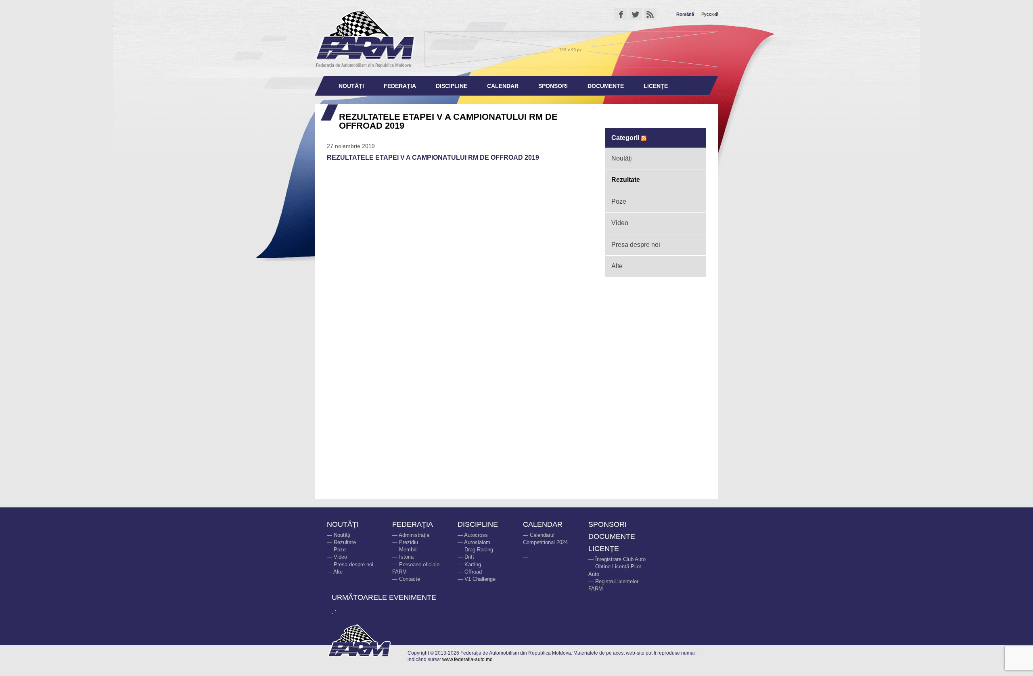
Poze (618, 201)
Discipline (451, 86)
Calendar (503, 86)
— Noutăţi (338, 535)
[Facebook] (621, 14)
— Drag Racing (475, 550)
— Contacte (406, 579)
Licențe (656, 86)
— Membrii (405, 550)
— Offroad (470, 572)
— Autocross (473, 535)
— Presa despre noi (350, 564)
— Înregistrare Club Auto (617, 559)
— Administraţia (410, 535)
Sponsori (553, 86)
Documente (606, 86)
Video (619, 222)
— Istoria (403, 557)
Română (685, 14)
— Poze (336, 550)
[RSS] (650, 14)
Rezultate (625, 179)
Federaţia (400, 86)
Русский (709, 14)
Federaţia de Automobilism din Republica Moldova (365, 38)
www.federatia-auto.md (467, 659)
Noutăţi (351, 86)
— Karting (469, 564)
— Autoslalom (474, 542)
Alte (617, 266)
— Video (337, 557)
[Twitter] (635, 14)
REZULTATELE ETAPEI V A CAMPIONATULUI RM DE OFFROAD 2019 (433, 157)
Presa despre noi (635, 244)
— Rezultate (341, 542)
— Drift (466, 557)
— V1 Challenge (477, 579)
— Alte (335, 572)
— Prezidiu (405, 542)
